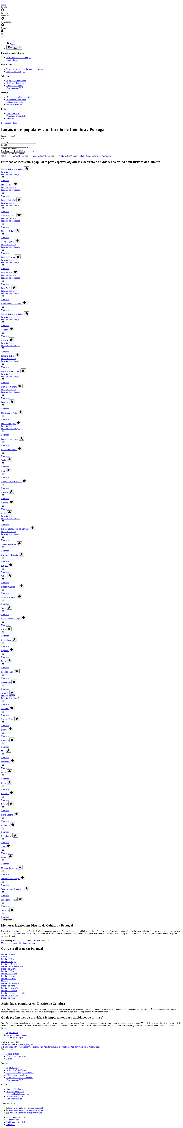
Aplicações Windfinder (16, 80)
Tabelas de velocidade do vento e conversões (25, 69)
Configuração (16, 48)
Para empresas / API (14, 88)
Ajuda (12, 44)
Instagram (39, 1110)
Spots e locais (12, 60)
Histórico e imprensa (15, 83)
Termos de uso (12, 113)
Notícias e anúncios (14, 102)
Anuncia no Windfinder (16, 99)
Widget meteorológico (15, 71)
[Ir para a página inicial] (1, 2)
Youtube (38, 1113)
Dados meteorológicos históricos (20, 97)
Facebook (39, 1108)
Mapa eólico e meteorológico (18, 57)
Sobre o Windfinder (14, 85)
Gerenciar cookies (14, 104)
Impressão (10, 118)
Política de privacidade (16, 116)
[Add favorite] (26, 168)
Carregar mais (7, 920)
